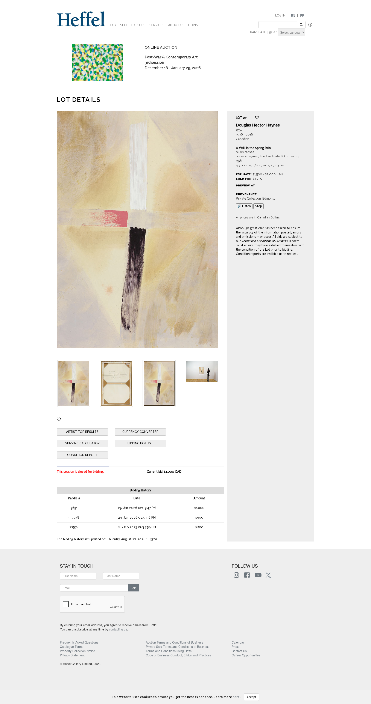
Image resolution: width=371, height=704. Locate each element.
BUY (113, 25)
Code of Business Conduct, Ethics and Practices (178, 655)
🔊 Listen (244, 206)
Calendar (238, 642)
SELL (124, 25)
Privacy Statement (72, 655)
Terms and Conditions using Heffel (169, 651)
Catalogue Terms (71, 646)
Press (235, 646)
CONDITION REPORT (82, 455)
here (236, 697)
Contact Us (239, 651)
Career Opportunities (246, 655)
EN (293, 15)
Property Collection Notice (77, 651)
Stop (258, 206)
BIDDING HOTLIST (140, 443)
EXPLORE (138, 25)
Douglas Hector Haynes (258, 125)
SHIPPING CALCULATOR (82, 443)
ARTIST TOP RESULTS (82, 431)
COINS (193, 25)
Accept (251, 697)
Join (134, 588)
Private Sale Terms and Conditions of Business (177, 646)
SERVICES (156, 25)
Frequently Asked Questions (79, 642)
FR (302, 15)
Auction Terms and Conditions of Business (174, 642)
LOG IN (280, 15)
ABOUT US (176, 25)
